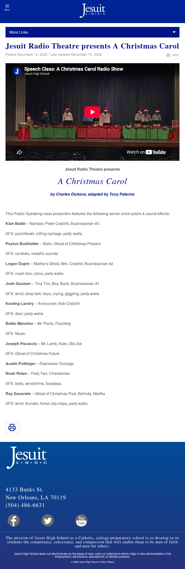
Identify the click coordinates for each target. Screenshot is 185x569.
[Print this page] (12, 430)
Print (175, 55)
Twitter (47, 520)
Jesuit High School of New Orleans (92, 11)
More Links (18, 32)
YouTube (81, 520)
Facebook (13, 520)
